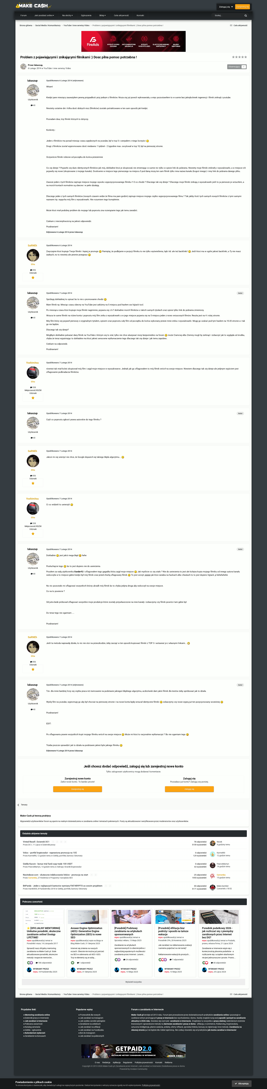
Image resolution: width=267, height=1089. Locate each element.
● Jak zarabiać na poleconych (91, 1036)
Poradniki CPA (164, 940)
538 (34, 387)
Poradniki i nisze (34, 943)
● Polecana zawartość (33, 1024)
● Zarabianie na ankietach (89, 1024)
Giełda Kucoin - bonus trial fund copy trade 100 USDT (47, 864)
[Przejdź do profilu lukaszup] (23, 67)
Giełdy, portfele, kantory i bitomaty (67, 856)
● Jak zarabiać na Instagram (90, 1018)
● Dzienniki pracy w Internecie (36, 1018)
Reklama (168, 1062)
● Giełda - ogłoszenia (32, 1030)
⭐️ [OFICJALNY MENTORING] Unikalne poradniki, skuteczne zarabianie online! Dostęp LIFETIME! (44, 933)
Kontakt (140, 15)
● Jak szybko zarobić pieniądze (91, 1021)
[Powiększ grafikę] (147, 141)
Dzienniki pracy (48, 845)
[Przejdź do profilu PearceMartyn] (212, 865)
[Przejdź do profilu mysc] (29, 969)
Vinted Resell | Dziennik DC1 (36, 842)
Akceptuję (243, 1083)
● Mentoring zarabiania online (36, 1015)
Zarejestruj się (242, 7)
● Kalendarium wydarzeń (34, 1033)
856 (34, 270)
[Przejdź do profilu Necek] (212, 843)
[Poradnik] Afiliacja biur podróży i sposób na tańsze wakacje (173, 931)
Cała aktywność (121, 15)
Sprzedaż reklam (121, 940)
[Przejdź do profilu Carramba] (212, 876)
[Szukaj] (245, 15)
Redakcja (106, 1062)
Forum (24, 15)
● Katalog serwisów (31, 1027)
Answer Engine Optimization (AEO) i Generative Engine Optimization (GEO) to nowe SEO (86, 933)
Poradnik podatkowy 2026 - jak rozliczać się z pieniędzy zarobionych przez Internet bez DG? (217, 933)
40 (34, 105)
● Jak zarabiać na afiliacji (89, 1027)
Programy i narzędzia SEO (61, 878)
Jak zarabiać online (43, 15)
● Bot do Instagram (86, 1033)
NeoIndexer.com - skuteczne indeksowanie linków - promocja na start (56, 875)
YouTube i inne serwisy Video (57, 68)
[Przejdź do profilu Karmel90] (212, 854)
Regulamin (127, 1062)
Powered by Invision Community (133, 1069)
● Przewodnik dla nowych (89, 1015)
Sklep (101, 15)
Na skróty (66, 15)
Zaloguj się (225, 7)
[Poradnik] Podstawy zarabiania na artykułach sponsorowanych (128, 931)
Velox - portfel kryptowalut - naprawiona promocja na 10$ (50, 853)
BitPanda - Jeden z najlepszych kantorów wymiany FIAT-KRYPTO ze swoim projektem (63, 886)
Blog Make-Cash (78, 943)
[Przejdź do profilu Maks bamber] (212, 887)
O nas (97, 1062)
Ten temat (235, 16)
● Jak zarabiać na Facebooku (91, 1030)
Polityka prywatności (144, 1062)
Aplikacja (117, 1062)
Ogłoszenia (86, 15)
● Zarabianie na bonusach (34, 1036)
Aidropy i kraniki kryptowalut (69, 867)
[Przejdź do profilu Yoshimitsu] (33, 372)
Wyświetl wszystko (133, 982)
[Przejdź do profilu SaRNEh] (33, 255)
